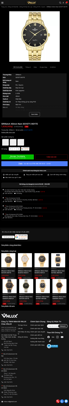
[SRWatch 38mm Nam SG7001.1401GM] (43, 286)
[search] (63, 8)
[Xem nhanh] (13, 255)
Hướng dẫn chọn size (8, 132)
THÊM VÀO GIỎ (51, 157)
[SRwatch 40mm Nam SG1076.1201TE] (26, 286)
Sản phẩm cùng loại (8, 251)
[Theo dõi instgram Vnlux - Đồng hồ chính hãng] (57, 337)
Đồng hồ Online (23, 337)
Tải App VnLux (22, 325)
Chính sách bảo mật (36, 328)
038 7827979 (8, 193)
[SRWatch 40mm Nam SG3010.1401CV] (41, 260)
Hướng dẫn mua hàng (37, 338)
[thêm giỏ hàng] (9, 255)
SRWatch (11, 130)
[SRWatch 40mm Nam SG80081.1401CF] (59, 286)
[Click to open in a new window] (34, 36)
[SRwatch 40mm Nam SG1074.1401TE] (8, 260)
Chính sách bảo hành (37, 325)
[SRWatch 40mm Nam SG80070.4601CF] (10, 286)
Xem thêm (34, 114)
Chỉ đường (19, 193)
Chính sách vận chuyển (37, 332)
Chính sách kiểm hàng (37, 345)
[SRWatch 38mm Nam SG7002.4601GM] (58, 260)
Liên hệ (20, 328)
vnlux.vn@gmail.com (10, 401)
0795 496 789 (36, 163)
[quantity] (10, 149)
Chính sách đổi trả (36, 335)
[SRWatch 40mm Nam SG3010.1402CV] (25, 260)
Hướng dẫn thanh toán (37, 341)
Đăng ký (62, 326)
